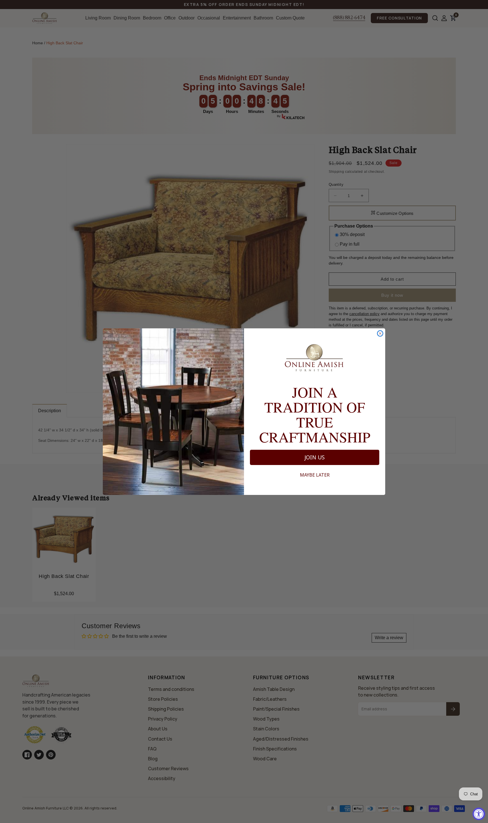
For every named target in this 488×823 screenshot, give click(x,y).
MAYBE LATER (315, 475)
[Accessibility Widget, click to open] (478, 813)
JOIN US (314, 457)
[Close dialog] (380, 333)
